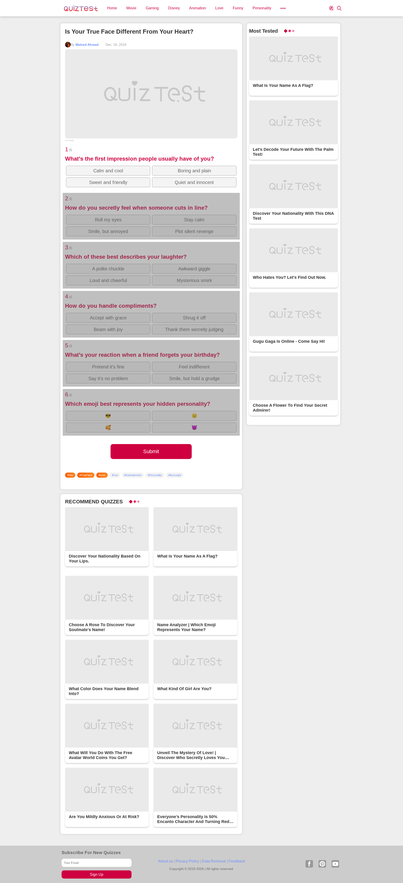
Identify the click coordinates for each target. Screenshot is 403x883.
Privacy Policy (187, 861)
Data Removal (214, 861)
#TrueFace (86, 475)
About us (165, 861)
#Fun (115, 475)
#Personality (155, 475)
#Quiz (102, 475)
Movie (131, 8)
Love (219, 8)
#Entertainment (132, 475)
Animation (197, 8)
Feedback (237, 861)
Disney (174, 8)
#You (70, 475)
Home (112, 8)
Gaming (152, 8)
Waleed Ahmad (87, 44)
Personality (262, 8)
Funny (238, 8)
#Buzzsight (174, 475)
